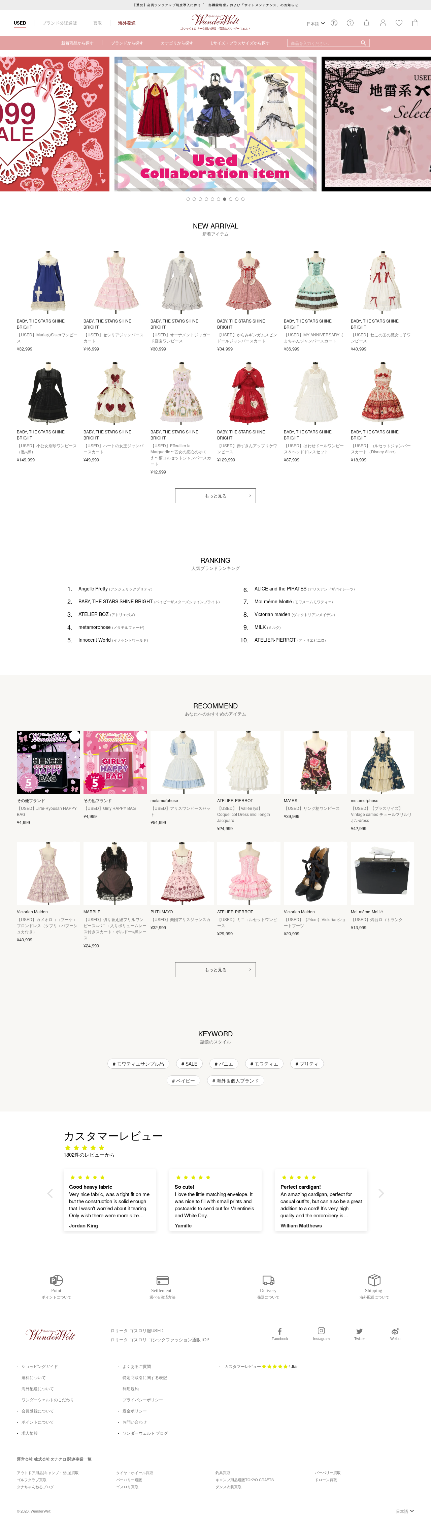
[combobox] (328, 43)
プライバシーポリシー (143, 1399)
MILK (268, 626)
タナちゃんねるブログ (35, 1486)
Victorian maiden (295, 614)
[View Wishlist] (334, 24)
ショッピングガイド (40, 1366)
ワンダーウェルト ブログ (145, 1433)
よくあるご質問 (137, 1366)
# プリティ (307, 1063)
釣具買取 (223, 1472)
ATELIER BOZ (106, 614)
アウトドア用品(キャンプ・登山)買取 (48, 1472)
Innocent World (113, 639)
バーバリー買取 (328, 1472)
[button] (188, 199)
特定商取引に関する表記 (145, 1377)
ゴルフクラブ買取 (31, 1479)
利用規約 (131, 1388)
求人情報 (30, 1433)
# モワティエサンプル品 (138, 1063)
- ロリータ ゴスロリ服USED (135, 1330)
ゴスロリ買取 (127, 1486)
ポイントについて (38, 1422)
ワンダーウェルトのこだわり (48, 1399)
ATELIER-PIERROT (290, 639)
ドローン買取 (326, 1479)
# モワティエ (264, 1063)
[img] (219, 1147)
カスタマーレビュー (243, 1366)
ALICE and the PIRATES (305, 588)
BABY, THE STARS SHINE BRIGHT (149, 601)
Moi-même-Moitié (294, 601)
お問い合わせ (135, 1422)
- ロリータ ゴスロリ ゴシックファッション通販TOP (158, 1339)
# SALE (189, 1063)
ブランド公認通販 (59, 23)
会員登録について (38, 1410)
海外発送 (127, 23)
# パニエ (224, 1063)
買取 (97, 23)
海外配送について (38, 1388)
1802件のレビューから (89, 1154)
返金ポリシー (135, 1410)
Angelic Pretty (115, 588)
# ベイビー (183, 1080)
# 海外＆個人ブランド (235, 1080)
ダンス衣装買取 (228, 1486)
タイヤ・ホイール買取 (134, 1472)
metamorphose (111, 626)
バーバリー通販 (129, 1479)
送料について (34, 1377)
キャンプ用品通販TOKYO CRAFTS (245, 1479)
